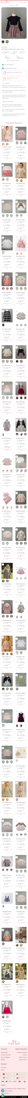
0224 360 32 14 (5, 1093)
